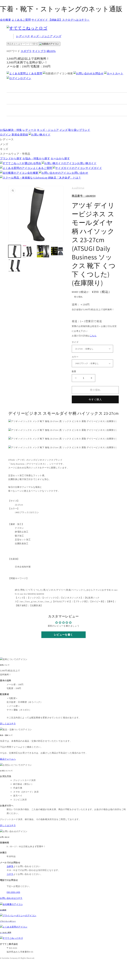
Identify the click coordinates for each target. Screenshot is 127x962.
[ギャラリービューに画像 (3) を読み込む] (43, 251)
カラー (75, 356)
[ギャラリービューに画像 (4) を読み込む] (57, 251)
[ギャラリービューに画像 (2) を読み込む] (28, 251)
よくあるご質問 (21, 20)
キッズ (41, 36)
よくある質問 (34, 73)
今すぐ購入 (95, 399)
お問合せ (98, 73)
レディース (23, 36)
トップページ (78, 188)
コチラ (10, 874)
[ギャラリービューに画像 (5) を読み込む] (14, 265)
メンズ (57, 36)
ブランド (79, 130)
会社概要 (5, 20)
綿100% (51, 51)
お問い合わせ (80, 173)
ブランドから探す (11, 158)
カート (119, 73)
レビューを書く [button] (63, 634)
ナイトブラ (39, 51)
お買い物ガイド (86, 163)
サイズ (75, 342)
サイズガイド (39, 20)
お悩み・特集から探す (36, 158)
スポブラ (26, 51)
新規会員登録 (20, 134)
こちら (93, 335)
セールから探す (60, 158)
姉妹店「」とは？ (64, 177)
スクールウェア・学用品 (15, 154)
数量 (74, 371)
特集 (11, 130)
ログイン (25, 78)
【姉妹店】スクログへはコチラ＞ (69, 20)
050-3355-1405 (13, 892)
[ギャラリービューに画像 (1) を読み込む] (14, 251)
